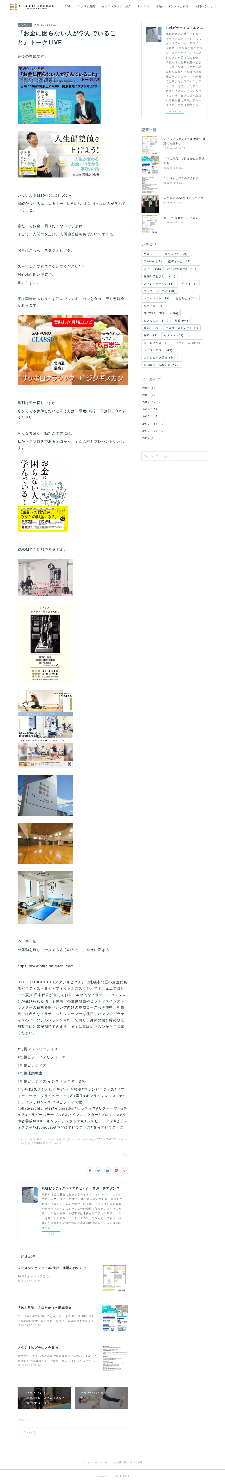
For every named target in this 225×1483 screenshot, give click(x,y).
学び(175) (69, 1139)
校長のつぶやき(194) (49, 1139)
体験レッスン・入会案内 (172, 6)
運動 (152, 327)
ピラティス (188, 342)
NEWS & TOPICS (161, 313)
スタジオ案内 (86, 6)
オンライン (25, 25)
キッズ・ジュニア (159, 291)
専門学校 (153, 305)
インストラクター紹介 (116, 6)
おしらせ (186, 298)
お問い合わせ (204, 6)
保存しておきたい (159, 276)
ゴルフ (151, 254)
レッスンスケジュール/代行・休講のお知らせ (52, 1267)
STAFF (152, 269)
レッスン (144, 6)
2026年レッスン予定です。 (36, 1276)
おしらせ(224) (84, 1139)
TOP (68, 6)
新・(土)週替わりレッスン (180, 217)
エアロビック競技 (159, 357)
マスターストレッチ (182, 327)
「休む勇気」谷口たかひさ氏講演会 (45, 1307)
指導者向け (179, 261)
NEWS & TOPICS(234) (109, 1139)
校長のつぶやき (182, 269)
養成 (181, 320)
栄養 (151, 335)
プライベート (156, 298)
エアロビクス (156, 342)
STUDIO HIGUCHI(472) (46, 1143)
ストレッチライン (159, 283)
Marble (153, 261)
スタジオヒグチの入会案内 (38, 1347)
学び (189, 283)
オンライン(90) (26, 1139)
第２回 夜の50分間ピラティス (183, 198)
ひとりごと (156, 320)
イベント (173, 335)
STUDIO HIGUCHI (162, 364)
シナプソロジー (158, 350)
